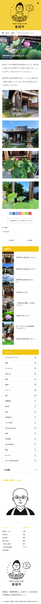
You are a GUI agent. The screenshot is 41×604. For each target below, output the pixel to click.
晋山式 (20, 406)
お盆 (7, 231)
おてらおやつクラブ (20, 357)
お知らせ (20, 374)
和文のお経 (5, 541)
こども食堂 (20, 422)
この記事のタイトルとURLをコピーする (20, 220)
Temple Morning (20, 428)
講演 (20, 433)
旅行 (20, 395)
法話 (20, 412)
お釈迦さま (20, 417)
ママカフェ (20, 368)
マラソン (20, 390)
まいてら (20, 455)
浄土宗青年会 (20, 444)
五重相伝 (20, 401)
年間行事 (4, 534)
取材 (20, 379)
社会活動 (4, 537)
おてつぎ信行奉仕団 (20, 461)
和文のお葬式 (7, 544)
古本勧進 (20, 439)
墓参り (11, 57)
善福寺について (6, 531)
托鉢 (20, 450)
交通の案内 (5, 550)
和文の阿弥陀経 (7, 547)
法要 (20, 363)
